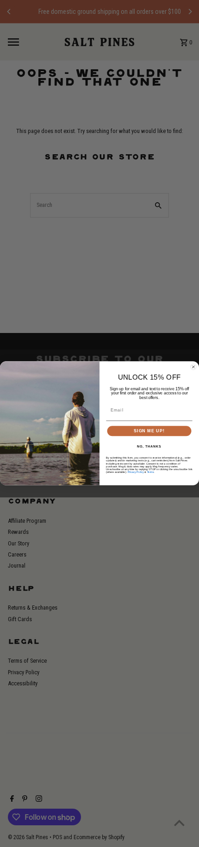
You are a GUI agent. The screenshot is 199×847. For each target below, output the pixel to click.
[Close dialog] (193, 367)
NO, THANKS (149, 446)
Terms (150, 472)
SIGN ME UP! (149, 431)
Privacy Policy (136, 472)
